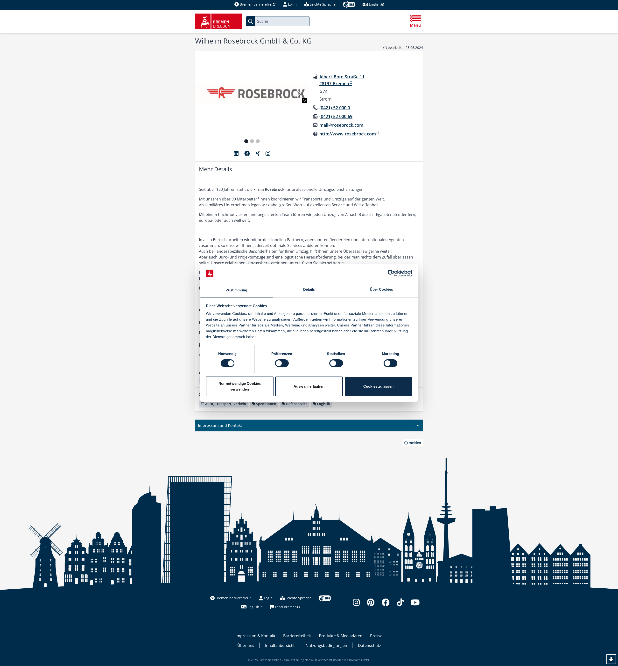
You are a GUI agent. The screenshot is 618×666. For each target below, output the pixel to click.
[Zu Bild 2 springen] (252, 141)
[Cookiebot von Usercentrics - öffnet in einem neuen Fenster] (391, 273)
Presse (376, 635)
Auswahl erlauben (309, 386)
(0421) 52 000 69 (335, 116)
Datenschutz (369, 645)
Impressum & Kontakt (255, 635)
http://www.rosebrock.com (347, 134)
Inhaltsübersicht (280, 645)
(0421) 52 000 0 (334, 108)
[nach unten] (611, 659)
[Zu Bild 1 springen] (246, 141)
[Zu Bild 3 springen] (258, 141)
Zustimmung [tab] (236, 290)
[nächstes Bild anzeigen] (298, 93)
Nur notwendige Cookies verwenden (239, 386)
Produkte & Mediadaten (340, 635)
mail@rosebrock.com (341, 125)
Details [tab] (309, 289)
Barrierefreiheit (297, 635)
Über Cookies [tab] (381, 289)
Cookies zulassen (378, 386)
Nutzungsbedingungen (326, 645)
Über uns (245, 645)
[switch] (282, 363)
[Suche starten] (250, 21)
